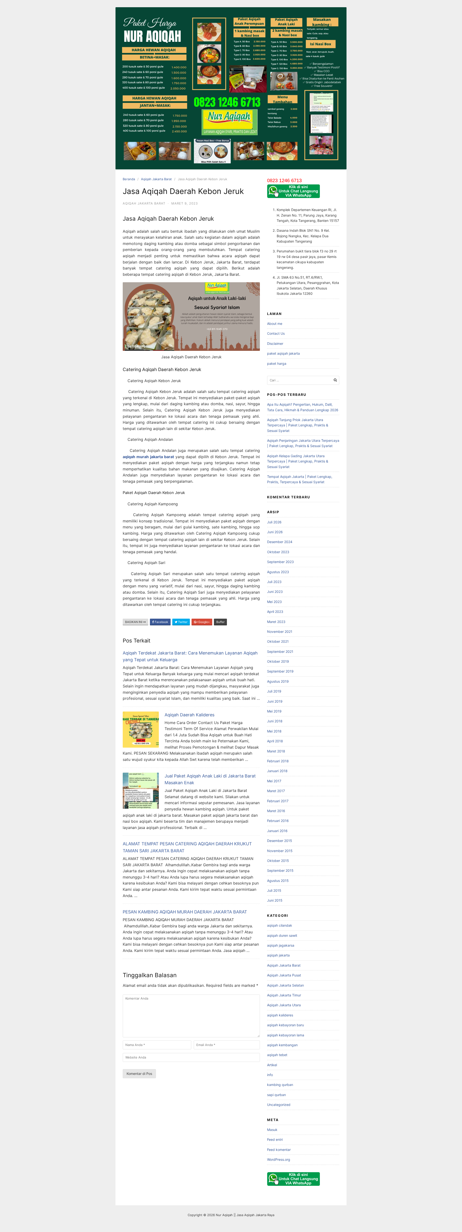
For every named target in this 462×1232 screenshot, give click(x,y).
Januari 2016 (277, 831)
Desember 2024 (279, 542)
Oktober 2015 (278, 861)
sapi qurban (276, 1095)
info (270, 1075)
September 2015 (280, 870)
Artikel (272, 1065)
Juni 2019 (274, 701)
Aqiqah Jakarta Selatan (285, 985)
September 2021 (280, 651)
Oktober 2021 (278, 641)
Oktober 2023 (278, 552)
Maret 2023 (276, 622)
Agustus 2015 (278, 881)
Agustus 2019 (278, 681)
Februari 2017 (278, 801)
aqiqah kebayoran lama (285, 1035)
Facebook (161, 622)
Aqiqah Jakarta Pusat (284, 975)
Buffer (220, 622)
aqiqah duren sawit (282, 935)
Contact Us (276, 333)
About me (274, 323)
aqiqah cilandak (279, 925)
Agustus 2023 (278, 572)
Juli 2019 (274, 691)
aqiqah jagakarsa (280, 945)
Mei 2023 (274, 602)
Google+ (204, 622)
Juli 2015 (274, 890)
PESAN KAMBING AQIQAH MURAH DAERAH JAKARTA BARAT (185, 911)
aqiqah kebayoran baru (285, 1025)
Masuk (272, 1130)
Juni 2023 (275, 592)
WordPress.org (278, 1159)
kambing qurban (280, 1085)
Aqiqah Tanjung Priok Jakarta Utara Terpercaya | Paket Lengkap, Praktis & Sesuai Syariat (297, 425)
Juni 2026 (275, 532)
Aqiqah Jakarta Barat (156, 179)
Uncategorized (278, 1105)
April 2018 (275, 741)
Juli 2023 (274, 582)
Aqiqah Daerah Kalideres (189, 714)
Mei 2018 (274, 731)
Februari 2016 (278, 821)
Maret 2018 (276, 751)
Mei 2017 (274, 781)
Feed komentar (279, 1150)
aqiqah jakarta (278, 955)
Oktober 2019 (278, 661)
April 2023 (275, 612)
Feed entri (275, 1139)
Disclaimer (275, 343)
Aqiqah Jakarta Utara (284, 1005)
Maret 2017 (276, 791)
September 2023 (280, 562)
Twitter (182, 622)
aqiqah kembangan (282, 1045)
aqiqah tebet (277, 1055)
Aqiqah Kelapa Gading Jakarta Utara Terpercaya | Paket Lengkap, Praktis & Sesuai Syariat (297, 461)
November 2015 (280, 851)
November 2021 (279, 631)
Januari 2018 (277, 771)
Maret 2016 (276, 811)
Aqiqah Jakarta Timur (284, 995)
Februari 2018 (278, 761)
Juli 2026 (274, 522)
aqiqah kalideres (280, 1015)
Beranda (129, 179)
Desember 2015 (279, 841)
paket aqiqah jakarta (283, 353)
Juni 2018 (274, 721)
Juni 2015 (274, 900)
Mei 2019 (274, 711)
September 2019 (280, 671)
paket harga (276, 363)
